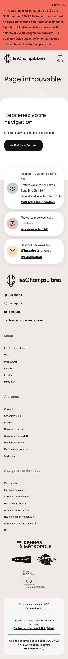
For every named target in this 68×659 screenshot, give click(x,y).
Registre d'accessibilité (16, 436)
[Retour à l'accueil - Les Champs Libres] (24, 58)
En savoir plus (34, 608)
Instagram (15, 303)
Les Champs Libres (15, 348)
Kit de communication (16, 449)
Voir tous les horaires (38, 202)
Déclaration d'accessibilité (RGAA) (34, 628)
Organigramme (12, 415)
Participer (9, 381)
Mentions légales (13, 490)
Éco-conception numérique (19, 516)
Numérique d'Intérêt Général (20, 523)
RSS (6, 530)
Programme (10, 361)
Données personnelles (16, 496)
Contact (8, 409)
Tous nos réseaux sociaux (26, 320)
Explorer (8, 368)
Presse (8, 422)
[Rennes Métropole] (34, 545)
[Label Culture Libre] (46, 560)
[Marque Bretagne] (21, 560)
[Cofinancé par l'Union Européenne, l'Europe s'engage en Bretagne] (34, 580)
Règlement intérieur (15, 429)
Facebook (15, 295)
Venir (7, 355)
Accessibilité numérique (17, 510)
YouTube (15, 311)
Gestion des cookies (15, 503)
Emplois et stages (14, 442)
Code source (11, 456)
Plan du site (10, 483)
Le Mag (8, 375)
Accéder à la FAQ (35, 229)
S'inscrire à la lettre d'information (36, 254)
